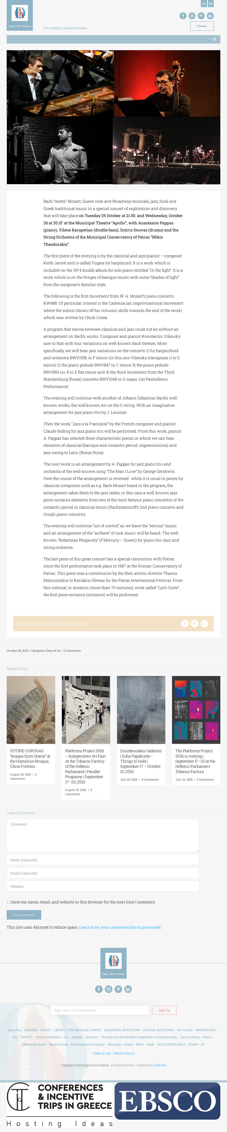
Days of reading (190, 1037)
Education (91, 1037)
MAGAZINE (31, 1030)
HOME (150, 1044)
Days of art (53, 651)
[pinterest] (201, 15)
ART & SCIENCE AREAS (171, 1044)
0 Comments (72, 651)
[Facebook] (185, 623)
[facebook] (183, 15)
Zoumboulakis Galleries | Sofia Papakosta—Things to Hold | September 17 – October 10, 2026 (140, 761)
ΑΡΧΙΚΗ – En (196, 1044)
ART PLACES (185, 1030)
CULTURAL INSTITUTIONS (158, 1030)
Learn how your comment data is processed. (120, 927)
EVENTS (46, 1030)
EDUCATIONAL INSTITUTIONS (122, 1030)
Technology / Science (120, 1044)
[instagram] (192, 15)
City (66, 1037)
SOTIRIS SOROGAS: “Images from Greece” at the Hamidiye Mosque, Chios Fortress (30, 758)
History (207, 1037)
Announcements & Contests (87, 1044)
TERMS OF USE (101, 1053)
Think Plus (159, 1065)
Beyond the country (34, 1044)
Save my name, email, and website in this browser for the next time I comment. (83, 902)
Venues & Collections (48, 1037)
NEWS (139, 1044)
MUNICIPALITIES (206, 1030)
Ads (15, 1037)
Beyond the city (58, 1044)
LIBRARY (59, 1030)
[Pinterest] (195, 623)
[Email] (204, 623)
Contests (77, 1037)
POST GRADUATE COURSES (84, 1030)
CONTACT (26, 1037)
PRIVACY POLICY (124, 1053)
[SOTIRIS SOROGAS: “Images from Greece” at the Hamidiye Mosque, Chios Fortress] (31, 678)
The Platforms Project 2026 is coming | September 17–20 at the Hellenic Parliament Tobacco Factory (195, 761)
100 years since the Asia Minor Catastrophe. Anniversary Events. (139, 1037)
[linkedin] (210, 15)
